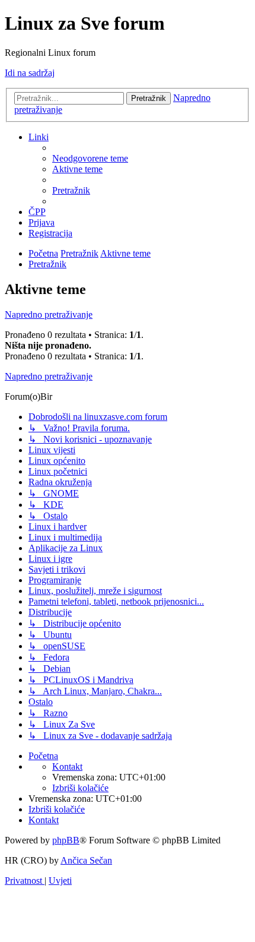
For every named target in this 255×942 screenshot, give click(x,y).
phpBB (65, 840)
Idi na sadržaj (30, 73)
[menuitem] (90, 158)
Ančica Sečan (86, 860)
